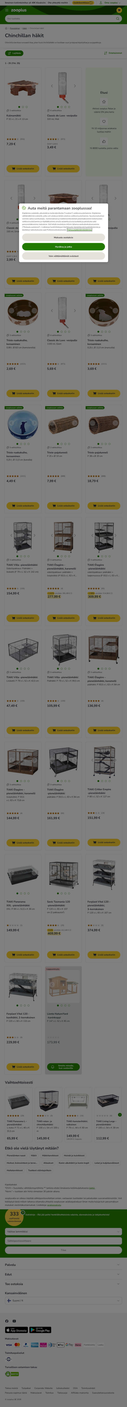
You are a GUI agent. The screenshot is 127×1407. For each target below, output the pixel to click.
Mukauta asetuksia (63, 237)
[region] (63, 232)
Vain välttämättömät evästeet (64, 255)
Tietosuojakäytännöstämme (79, 230)
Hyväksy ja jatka (63, 246)
